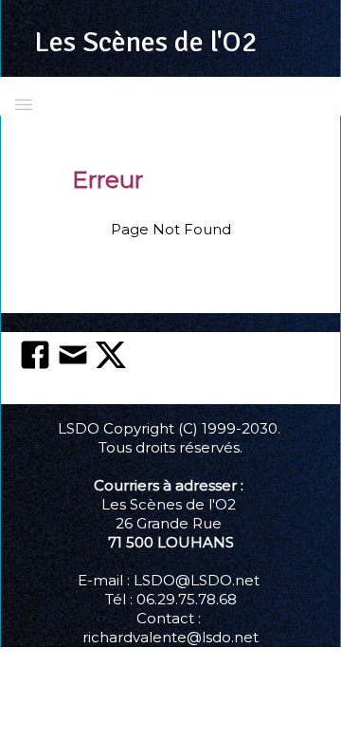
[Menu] (24, 103)
